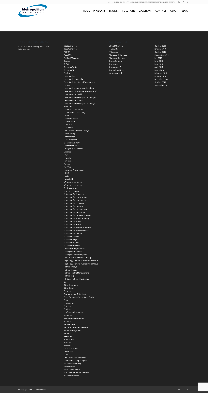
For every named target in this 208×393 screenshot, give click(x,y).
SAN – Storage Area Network (76, 327)
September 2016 (162, 55)
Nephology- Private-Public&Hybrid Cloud (81, 260)
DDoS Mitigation (70, 139)
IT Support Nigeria (71, 239)
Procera (67, 306)
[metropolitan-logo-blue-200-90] (32, 10)
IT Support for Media (72, 221)
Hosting (67, 176)
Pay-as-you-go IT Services (75, 294)
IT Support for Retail (72, 224)
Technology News (116, 70)
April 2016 (159, 67)
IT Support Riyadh (71, 242)
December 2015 (161, 79)
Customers (68, 127)
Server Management (73, 330)
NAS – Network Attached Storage (78, 257)
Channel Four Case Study (74, 112)
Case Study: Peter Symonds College (79, 88)
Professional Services (73, 312)
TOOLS (67, 354)
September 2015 (162, 85)
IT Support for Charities (74, 194)
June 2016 (159, 61)
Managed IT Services (73, 251)
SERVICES (68, 336)
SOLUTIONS (69, 339)
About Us (68, 55)
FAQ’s (66, 154)
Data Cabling (69, 133)
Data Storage (69, 136)
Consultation (69, 121)
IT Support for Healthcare (74, 212)
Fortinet (67, 164)
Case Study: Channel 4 (73, 79)
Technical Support (71, 348)
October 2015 (160, 82)
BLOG (66, 64)
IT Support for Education (74, 203)
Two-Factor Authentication (75, 357)
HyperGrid (68, 179)
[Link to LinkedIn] (179, 2)
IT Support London (72, 236)
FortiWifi (67, 167)
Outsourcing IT (115, 67)
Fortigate (67, 161)
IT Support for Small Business (76, 230)
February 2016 (161, 73)
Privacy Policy (69, 303)
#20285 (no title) (70, 46)
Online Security (115, 61)
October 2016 (160, 52)
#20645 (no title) (70, 49)
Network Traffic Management (76, 273)
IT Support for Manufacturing (76, 218)
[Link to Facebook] (183, 2)
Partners (67, 291)
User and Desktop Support (75, 360)
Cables (67, 73)
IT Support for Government (75, 209)
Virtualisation (69, 366)
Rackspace (68, 315)
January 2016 (160, 76)
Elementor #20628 (71, 145)
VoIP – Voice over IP (72, 369)
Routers (67, 321)
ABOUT (67, 52)
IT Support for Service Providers (77, 227)
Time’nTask (68, 351)
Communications (71, 118)
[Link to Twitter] (187, 2)
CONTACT (68, 124)
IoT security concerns (73, 182)
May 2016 (159, 64)
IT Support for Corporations (75, 200)
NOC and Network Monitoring (76, 279)
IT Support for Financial (73, 206)
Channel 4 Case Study (73, 109)
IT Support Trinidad (72, 245)
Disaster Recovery (72, 142)
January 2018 (160, 49)
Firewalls (67, 158)
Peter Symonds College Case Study (79, 297)
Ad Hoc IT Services (71, 58)
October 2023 (160, 46)
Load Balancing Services (74, 248)
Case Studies (69, 76)
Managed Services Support (75, 254)
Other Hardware (71, 285)
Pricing (66, 300)
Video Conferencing (72, 363)
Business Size (70, 70)
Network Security (71, 270)
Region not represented (74, 318)
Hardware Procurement (74, 170)
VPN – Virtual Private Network (76, 372)
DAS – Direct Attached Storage (76, 130)
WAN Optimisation (71, 375)
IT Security (113, 49)
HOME (66, 173)
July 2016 (158, 58)
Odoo (66, 282)
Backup (67, 61)
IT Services (113, 52)
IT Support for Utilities (73, 233)
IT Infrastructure (71, 188)
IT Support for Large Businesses (77, 215)
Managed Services (117, 58)
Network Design (70, 266)
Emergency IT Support (73, 148)
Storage (67, 342)
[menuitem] (86, 10)
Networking (69, 276)
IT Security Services (72, 191)
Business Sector (71, 67)
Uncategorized (115, 73)
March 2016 (159, 70)
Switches (67, 345)
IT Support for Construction (75, 197)
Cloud (66, 115)
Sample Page (69, 324)
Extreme (67, 152)
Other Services (70, 288)
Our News (113, 64)
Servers (67, 333)
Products (67, 309)
